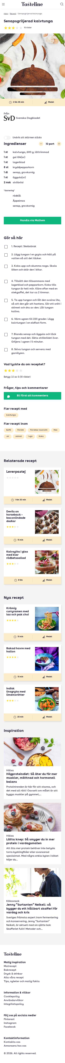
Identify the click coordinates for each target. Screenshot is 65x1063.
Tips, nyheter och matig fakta (22, 981)
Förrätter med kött (38, 430)
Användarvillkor (13, 1000)
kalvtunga (11, 415)
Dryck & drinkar (13, 974)
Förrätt (20, 430)
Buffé (8, 430)
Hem (6, 14)
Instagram (10, 1023)
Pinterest (9, 1019)
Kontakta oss (12, 1042)
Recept (13, 14)
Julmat (18, 436)
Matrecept (10, 966)
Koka (41, 436)
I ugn (30, 436)
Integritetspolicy (14, 1004)
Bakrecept (10, 970)
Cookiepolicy (12, 996)
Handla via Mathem (32, 220)
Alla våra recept (14, 977)
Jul (7, 436)
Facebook (10, 1027)
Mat (55, 430)
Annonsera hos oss (15, 1046)
